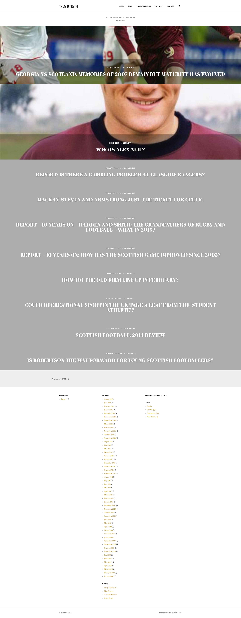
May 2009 (107, 562)
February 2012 (109, 456)
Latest (63, 399)
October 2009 (109, 548)
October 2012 (109, 434)
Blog (130, 6)
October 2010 (109, 512)
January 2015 (108, 410)
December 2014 (109, 413)
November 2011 (109, 466)
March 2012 (108, 452)
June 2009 (107, 558)
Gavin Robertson (110, 595)
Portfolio (171, 6)
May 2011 (107, 487)
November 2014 (110, 417)
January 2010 (108, 537)
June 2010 (107, 519)
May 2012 (107, 449)
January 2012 (108, 459)
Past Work (159, 6)
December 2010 (109, 505)
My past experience (143, 6)
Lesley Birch (108, 598)
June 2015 (107, 402)
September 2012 (110, 438)
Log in (149, 406)
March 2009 (108, 569)
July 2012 (107, 445)
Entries (151, 409)
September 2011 (109, 473)
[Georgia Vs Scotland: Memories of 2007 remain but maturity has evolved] (120, 55)
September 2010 (110, 516)
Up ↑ (180, 612)
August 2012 (108, 441)
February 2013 (109, 427)
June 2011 (107, 484)
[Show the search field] (180, 6)
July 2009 (107, 555)
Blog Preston (109, 591)
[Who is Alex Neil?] (120, 122)
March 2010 (108, 530)
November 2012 (110, 431)
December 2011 (109, 463)
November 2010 (110, 509)
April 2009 (108, 565)
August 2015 (108, 399)
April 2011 (107, 491)
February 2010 (109, 534)
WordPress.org (152, 417)
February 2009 (109, 573)
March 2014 (108, 424)
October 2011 (109, 470)
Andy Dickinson (110, 587)
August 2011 (108, 477)
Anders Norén (171, 612)
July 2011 (107, 480)
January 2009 (109, 576)
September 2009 (110, 551)
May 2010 (107, 523)
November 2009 (110, 544)
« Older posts (60, 378)
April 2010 (108, 526)
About (121, 6)
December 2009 (110, 541)
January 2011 (108, 502)
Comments (153, 413)
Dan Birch (68, 6)
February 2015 (109, 406)
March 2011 (108, 495)
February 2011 (109, 498)
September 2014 (110, 420)
